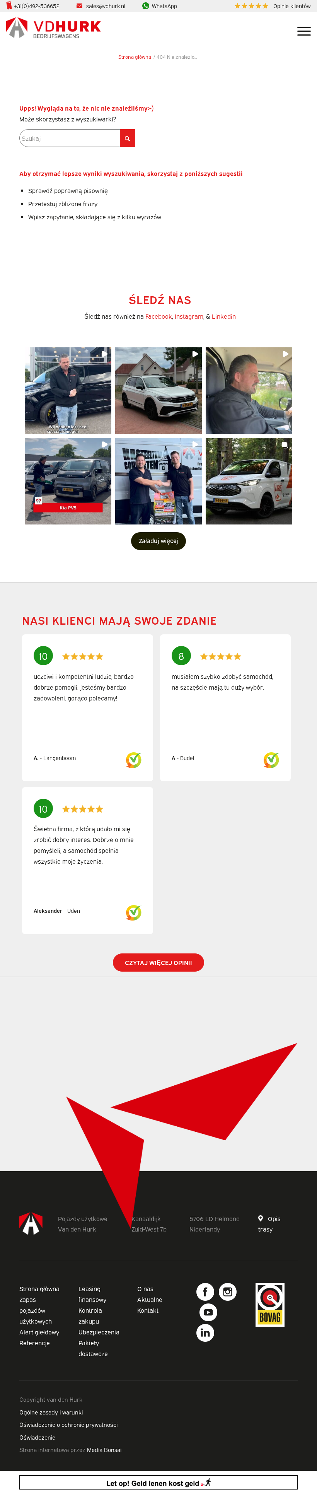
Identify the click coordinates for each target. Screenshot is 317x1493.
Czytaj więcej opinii (158, 962)
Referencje (34, 1342)
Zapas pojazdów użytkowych (35, 1310)
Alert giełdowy (39, 1331)
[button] (68, 390)
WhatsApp (164, 5)
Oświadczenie (37, 1437)
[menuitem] (271, 6)
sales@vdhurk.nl (105, 5)
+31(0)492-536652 (37, 5)
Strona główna (39, 1288)
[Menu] (300, 29)
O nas (145, 1288)
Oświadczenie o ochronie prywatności (68, 1424)
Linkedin (224, 316)
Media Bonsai (104, 1449)
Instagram (189, 316)
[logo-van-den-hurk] (53, 29)
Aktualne (149, 1299)
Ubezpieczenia (98, 1331)
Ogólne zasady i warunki (51, 1412)
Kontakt (147, 1310)
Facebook (158, 316)
